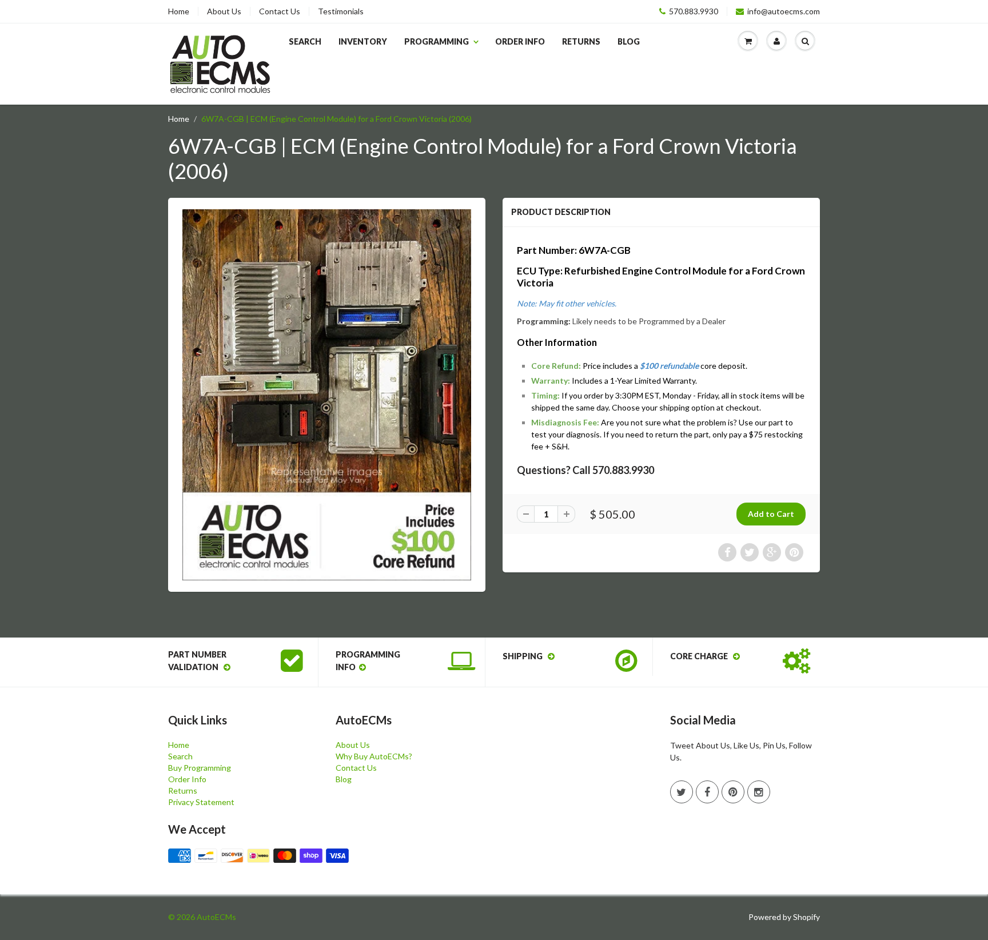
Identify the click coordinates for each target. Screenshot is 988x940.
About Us (224, 11)
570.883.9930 (693, 11)
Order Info (520, 41)
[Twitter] (681, 791)
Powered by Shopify (784, 917)
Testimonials (341, 11)
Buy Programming (199, 767)
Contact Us (279, 11)
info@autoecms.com (783, 11)
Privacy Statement (201, 802)
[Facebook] (707, 791)
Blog (629, 41)
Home (178, 11)
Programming (436, 41)
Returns (581, 41)
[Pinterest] (733, 791)
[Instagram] (758, 791)
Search (305, 41)
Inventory (362, 41)
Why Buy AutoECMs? (374, 756)
